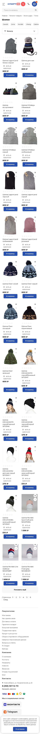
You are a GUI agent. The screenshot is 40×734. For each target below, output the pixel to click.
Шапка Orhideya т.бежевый (28, 106)
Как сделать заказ (8, 618)
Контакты (5, 660)
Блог (4, 675)
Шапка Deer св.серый (8, 327)
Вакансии (5, 669)
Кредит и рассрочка (9, 634)
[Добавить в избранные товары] (16, 42)
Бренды (5, 649)
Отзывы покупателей (10, 672)
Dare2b (5, 24)
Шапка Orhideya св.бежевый (28, 151)
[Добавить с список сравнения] (16, 38)
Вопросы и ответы (9, 643)
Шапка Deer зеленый (8, 372)
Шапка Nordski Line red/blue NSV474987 (10, 569)
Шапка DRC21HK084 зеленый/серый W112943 (9, 521)
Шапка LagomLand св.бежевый (10, 240)
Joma (13, 24)
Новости (5, 666)
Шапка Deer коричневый (27, 327)
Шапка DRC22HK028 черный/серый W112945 (28, 423)
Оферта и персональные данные (14, 640)
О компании (6, 657)
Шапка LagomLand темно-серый (10, 62)
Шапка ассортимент (8, 106)
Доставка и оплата (9, 621)
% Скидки (5, 646)
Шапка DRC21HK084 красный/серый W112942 (28, 472)
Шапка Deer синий (10, 284)
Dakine (36, 24)
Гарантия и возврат (9, 624)
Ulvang (28, 24)
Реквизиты (6, 663)
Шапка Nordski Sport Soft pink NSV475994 (27, 520)
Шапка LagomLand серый (29, 196)
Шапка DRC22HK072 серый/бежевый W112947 (28, 374)
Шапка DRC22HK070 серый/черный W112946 (9, 423)
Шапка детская (28, 61)
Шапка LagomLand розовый (29, 240)
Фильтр (10, 31)
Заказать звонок (9, 689)
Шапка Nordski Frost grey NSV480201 (27, 569)
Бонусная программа (10, 628)
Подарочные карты (9, 631)
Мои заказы (6, 615)
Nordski (20, 24)
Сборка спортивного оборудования (15, 637)
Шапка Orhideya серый (9, 151)
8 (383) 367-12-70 (29, 4)
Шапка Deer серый (29, 284)
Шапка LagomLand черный (10, 196)
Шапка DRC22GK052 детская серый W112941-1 (9, 472)
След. (5, 600)
